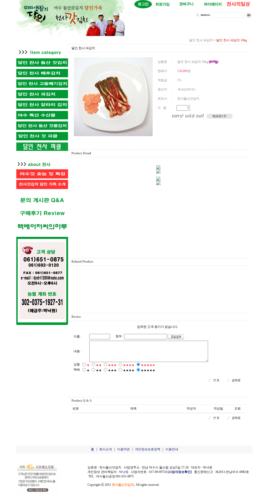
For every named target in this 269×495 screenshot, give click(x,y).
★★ (99, 365)
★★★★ (128, 365)
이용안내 (171, 449)
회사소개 (105, 449)
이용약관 (123, 449)
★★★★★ (148, 365)
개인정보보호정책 (147, 449)
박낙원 (123, 472)
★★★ (112, 365)
